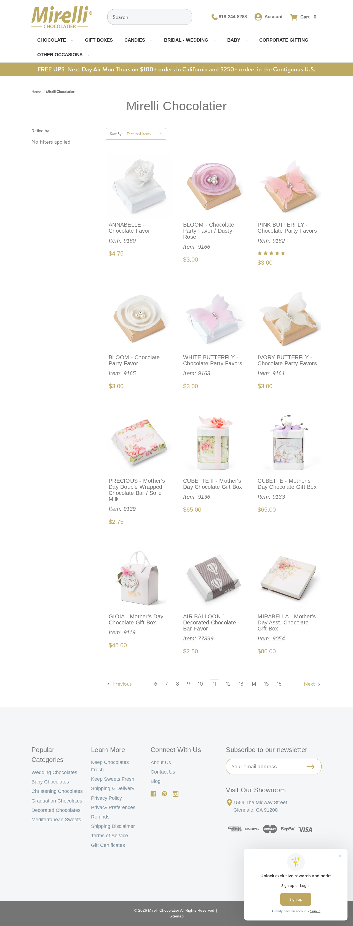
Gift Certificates (108, 845)
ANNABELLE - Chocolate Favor (129, 233)
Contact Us (163, 772)
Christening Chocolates (57, 791)
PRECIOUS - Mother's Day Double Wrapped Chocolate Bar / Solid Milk (137, 495)
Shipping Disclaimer (113, 826)
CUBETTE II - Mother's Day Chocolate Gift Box (212, 489)
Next (310, 683)
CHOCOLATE (52, 40)
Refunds (100, 817)
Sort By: (116, 133)
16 (279, 683)
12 (228, 683)
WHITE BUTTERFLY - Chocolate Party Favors (212, 365)
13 (241, 683)
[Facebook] (153, 794)
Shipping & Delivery (112, 788)
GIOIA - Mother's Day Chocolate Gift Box (136, 624)
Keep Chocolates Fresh (110, 765)
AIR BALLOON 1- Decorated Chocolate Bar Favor (209, 627)
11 (214, 683)
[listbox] (146, 133)
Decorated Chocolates (56, 810)
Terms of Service (109, 835)
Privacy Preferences (113, 807)
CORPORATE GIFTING (283, 40)
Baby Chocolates (50, 782)
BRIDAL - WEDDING (187, 40)
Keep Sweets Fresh (112, 779)
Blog (156, 781)
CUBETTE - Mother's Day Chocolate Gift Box (287, 489)
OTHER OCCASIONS (60, 54)
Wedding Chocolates (54, 772)
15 (266, 683)
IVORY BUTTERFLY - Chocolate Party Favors (287, 365)
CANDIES (135, 40)
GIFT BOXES (99, 40)
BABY (234, 40)
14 (254, 683)
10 (200, 683)
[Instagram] (175, 794)
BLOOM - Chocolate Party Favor (134, 365)
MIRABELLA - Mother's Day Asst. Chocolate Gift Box (287, 627)
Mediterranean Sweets (56, 819)
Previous (121, 683)
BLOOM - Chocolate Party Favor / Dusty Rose (208, 236)
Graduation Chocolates (56, 801)
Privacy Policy (106, 798)
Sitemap (176, 916)
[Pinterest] (164, 794)
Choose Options (139, 186)
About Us (161, 762)
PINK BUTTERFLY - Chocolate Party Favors (287, 233)
